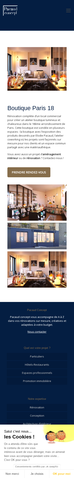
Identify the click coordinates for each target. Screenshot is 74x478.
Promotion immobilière (37, 381)
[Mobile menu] (68, 10)
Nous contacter (37, 331)
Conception (37, 415)
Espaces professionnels (37, 373)
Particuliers (37, 356)
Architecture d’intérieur (37, 424)
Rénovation (37, 407)
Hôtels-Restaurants (37, 364)
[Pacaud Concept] (10, 10)
